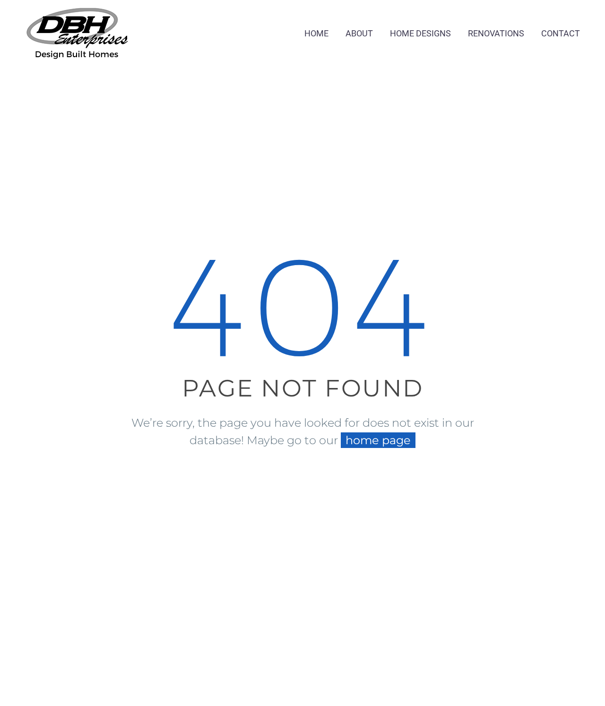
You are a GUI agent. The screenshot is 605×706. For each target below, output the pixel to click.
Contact (560, 33)
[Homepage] (77, 31)
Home (316, 33)
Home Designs (420, 33)
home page (378, 440)
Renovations (496, 33)
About (359, 33)
